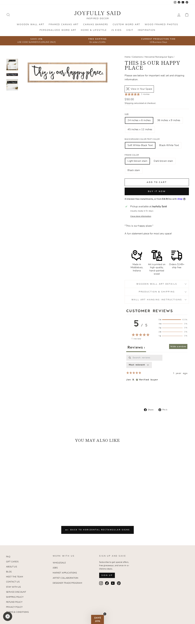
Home (127, 56)
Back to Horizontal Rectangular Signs (99, 530)
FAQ (8, 556)
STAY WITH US (13, 586)
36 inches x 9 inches (168, 120)
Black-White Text (169, 145)
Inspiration (146, 30)
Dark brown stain (163, 161)
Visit (129, 30)
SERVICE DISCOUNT (16, 592)
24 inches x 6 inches (139, 120)
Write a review (178, 346)
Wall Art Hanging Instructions (156, 299)
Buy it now (157, 191)
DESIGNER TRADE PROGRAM (67, 583)
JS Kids (116, 30)
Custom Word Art (126, 24)
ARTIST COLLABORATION (65, 577)
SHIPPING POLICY (14, 597)
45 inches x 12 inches (140, 129)
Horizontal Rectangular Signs (159, 56)
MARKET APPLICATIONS (65, 572)
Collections (137, 56)
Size (127, 114)
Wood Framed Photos (161, 24)
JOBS (55, 567)
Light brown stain (137, 161)
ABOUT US (11, 566)
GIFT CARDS (12, 561)
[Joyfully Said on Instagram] (101, 583)
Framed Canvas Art (64, 24)
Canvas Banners (95, 24)
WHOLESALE (59, 562)
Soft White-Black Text (140, 145)
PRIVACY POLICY (14, 607)
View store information (140, 216)
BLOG (9, 571)
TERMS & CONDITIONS (17, 612)
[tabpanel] (156, 378)
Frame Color (132, 155)
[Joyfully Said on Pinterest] (119, 583)
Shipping (129, 103)
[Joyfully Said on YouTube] (113, 583)
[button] (97, 619)
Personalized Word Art (58, 30)
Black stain (134, 170)
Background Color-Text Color (142, 139)
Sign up (107, 575)
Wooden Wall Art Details (156, 284)
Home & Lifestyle (94, 30)
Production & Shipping (157, 291)
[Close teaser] (104, 613)
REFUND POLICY (14, 602)
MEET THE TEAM (14, 576)
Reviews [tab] (136, 347)
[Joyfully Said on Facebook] (107, 583)
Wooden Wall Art (30, 24)
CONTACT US (13, 581)
